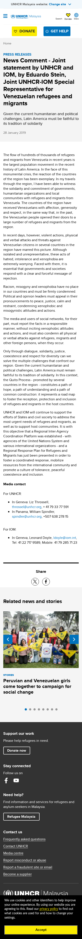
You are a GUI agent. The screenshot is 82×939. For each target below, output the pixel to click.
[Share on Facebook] (46, 582)
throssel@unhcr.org (26, 506)
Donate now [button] (16, 750)
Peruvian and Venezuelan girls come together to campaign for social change (37, 686)
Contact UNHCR (15, 846)
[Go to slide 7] (53, 710)
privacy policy (49, 909)
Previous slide (7, 639)
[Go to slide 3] (35, 710)
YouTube (16, 780)
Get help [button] (57, 32)
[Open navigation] (5, 16)
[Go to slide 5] (44, 710)
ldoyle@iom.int (64, 537)
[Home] (25, 17)
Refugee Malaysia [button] (23, 816)
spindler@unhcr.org (27, 516)
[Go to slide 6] (49, 710)
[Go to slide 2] (31, 710)
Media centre (13, 853)
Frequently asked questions (24, 839)
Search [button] (59, 18)
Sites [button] (76, 18)
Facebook (6, 780)
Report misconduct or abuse (24, 860)
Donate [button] (68, 18)
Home (7, 43)
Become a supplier (17, 874)
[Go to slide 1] (27, 710)
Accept (41, 930)
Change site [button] (57, 4)
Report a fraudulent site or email (27, 867)
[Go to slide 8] (57, 710)
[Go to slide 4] (40, 710)
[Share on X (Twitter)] (35, 582)
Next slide (74, 639)
